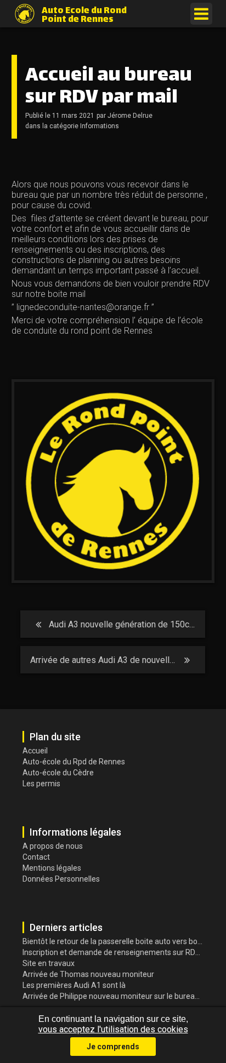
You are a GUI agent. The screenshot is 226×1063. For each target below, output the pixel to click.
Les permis (41, 783)
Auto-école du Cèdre (58, 772)
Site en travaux (48, 963)
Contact (36, 857)
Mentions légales (51, 868)
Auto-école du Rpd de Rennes (73, 761)
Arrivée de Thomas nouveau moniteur (88, 974)
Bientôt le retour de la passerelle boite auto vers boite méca (114, 941)
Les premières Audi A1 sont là (74, 985)
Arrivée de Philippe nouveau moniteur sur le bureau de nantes (114, 996)
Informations (99, 126)
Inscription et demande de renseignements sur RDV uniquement (114, 952)
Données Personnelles (61, 879)
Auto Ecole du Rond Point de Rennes (84, 14)
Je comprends (113, 1046)
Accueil (35, 750)
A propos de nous (52, 846)
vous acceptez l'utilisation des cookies (113, 1029)
